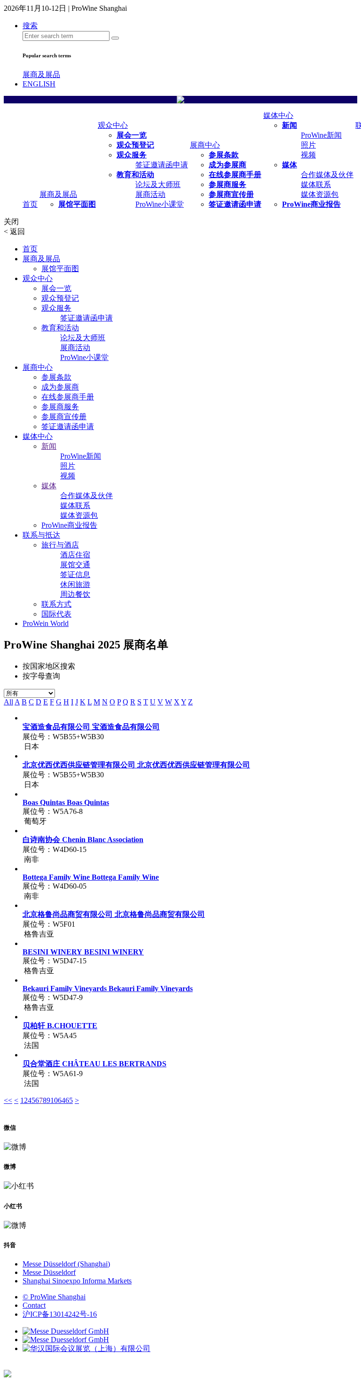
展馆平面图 (77, 204)
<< (8, 1100)
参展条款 (224, 155)
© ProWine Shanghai (54, 1297)
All (8, 702)
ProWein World (46, 623)
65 (69, 1100)
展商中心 (205, 145)
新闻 (289, 125)
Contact (34, 1305)
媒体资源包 (319, 194)
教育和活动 (135, 175)
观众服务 (132, 155)
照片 (308, 145)
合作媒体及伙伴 (327, 175)
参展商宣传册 (231, 194)
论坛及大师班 (157, 184)
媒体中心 (278, 115)
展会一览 (132, 135)
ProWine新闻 (321, 135)
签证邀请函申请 (161, 165)
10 (54, 1100)
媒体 (289, 165)
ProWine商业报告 (311, 204)
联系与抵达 (41, 535)
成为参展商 (227, 165)
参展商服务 (227, 184)
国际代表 (56, 614)
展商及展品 (41, 74)
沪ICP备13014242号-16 (60, 1314)
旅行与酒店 (60, 545)
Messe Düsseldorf (49, 1272)
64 (61, 1100)
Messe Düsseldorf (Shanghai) (66, 1264)
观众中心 (113, 125)
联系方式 (56, 604)
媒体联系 (316, 184)
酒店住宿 (75, 555)
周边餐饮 (75, 594)
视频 (308, 155)
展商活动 (150, 194)
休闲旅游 (75, 584)
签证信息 (75, 574)
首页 (30, 204)
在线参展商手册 (235, 175)
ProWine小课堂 (159, 204)
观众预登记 (135, 145)
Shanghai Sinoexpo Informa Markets (77, 1281)
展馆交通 (75, 565)
